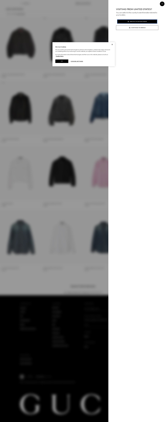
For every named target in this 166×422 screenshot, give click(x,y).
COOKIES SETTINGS (77, 61)
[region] (83, 54)
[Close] (162, 4)
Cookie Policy (59, 56)
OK (62, 61)
